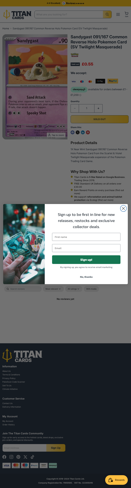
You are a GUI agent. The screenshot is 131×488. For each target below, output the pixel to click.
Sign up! (86, 259)
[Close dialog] (123, 208)
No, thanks (86, 277)
